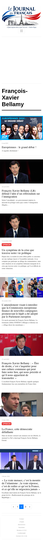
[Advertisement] (21, 60)
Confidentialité (22, 533)
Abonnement (21, 524)
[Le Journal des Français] (21, 17)
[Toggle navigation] (21, 30)
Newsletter (22, 527)
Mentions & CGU (22, 530)
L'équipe (21, 521)
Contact (21, 519)
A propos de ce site (21, 536)
